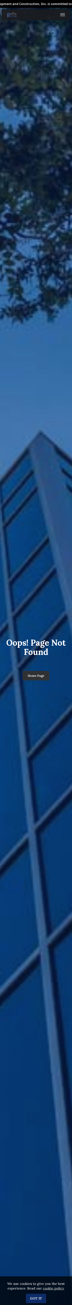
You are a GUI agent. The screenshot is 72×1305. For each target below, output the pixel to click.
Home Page (36, 676)
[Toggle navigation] (62, 14)
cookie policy (53, 1288)
